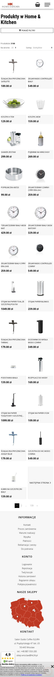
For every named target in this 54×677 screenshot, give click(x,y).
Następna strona (39, 482)
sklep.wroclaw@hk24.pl (27, 655)
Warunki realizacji (27, 533)
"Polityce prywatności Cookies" (31, 675)
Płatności (27, 541)
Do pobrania (27, 549)
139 (31, 505)
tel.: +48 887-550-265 (27, 651)
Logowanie (27, 564)
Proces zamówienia (27, 529)
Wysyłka (27, 537)
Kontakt (27, 525)
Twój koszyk (27, 572)
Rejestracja (27, 568)
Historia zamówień (27, 576)
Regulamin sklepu (27, 580)
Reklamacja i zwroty (27, 545)
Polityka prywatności (27, 584)
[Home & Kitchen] (10, 5)
